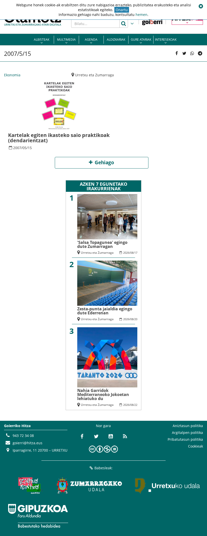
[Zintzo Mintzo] (29, 485)
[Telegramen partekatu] (200, 53)
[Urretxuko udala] (167, 485)
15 (30, 147)
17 (135, 252)
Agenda (91, 39)
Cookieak (195, 446)
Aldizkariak (116, 39)
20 (135, 319)
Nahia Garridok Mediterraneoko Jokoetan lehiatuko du (103, 394)
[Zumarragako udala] (89, 485)
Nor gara (103, 425)
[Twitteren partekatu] (184, 53)
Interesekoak (165, 39)
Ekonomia (12, 75)
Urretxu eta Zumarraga (94, 75)
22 (135, 405)
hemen (141, 14)
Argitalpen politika (187, 432)
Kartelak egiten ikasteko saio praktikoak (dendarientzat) (59, 138)
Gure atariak (141, 39)
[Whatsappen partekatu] (192, 53)
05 (24, 147)
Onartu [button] (122, 9)
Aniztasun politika (188, 425)
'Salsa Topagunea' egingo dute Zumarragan (102, 244)
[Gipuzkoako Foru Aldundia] (38, 516)
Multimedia (66, 39)
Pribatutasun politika (185, 439)
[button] (200, 6)
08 (131, 252)
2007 (17, 147)
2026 (126, 252)
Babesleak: (103, 467)
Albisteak (41, 39)
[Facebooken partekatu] (176, 53)
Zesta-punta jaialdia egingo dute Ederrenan (104, 311)
